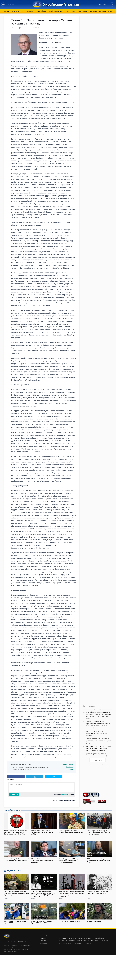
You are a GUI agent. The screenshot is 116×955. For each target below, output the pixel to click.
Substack (57, 43)
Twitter (70, 769)
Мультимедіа (82, 11)
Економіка (93, 11)
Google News (68, 764)
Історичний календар (84, 943)
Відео (6, 898)
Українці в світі (42, 11)
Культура (102, 11)
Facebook (69, 767)
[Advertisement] (97, 778)
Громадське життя (27, 11)
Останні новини (89, 706)
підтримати (103, 4)
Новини (6, 11)
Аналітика (15, 11)
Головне (14, 28)
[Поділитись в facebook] (16, 776)
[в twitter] (12, 4)
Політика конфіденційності (10, 951)
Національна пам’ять (56, 11)
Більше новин (97, 760)
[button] (3, 4)
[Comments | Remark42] (41, 792)
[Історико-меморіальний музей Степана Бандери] (105, 801)
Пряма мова (71, 11)
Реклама (43, 941)
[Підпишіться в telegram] (34, 776)
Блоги (110, 11)
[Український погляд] (7, 936)
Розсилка (43, 943)
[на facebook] (8, 4)
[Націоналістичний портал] (90, 801)
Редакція (43, 938)
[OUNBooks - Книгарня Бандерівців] (97, 794)
